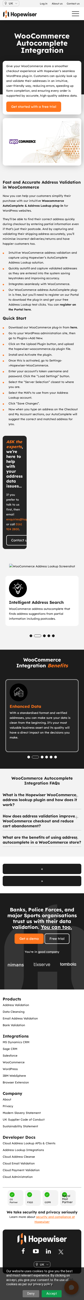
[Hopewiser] (22, 14)
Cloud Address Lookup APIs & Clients (29, 1143)
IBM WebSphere (14, 1075)
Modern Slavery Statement (22, 1113)
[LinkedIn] (48, 1252)
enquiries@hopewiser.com (24, 519)
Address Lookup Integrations (23, 1150)
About (7, 1099)
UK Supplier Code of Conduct (24, 1119)
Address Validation (16, 1005)
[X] (61, 1252)
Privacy (8, 1106)
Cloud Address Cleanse (19, 1156)
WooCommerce (14, 1062)
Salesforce (10, 1055)
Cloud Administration (18, 1177)
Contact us (20, 540)
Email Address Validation (20, 1018)
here (73, 327)
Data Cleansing (13, 1011)
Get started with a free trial (33, 106)
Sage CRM (10, 1049)
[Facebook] (23, 1252)
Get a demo (29, 938)
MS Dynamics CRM (16, 1042)
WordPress (10, 1069)
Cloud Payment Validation (21, 1170)
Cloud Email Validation (19, 1163)
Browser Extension (16, 1082)
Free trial (57, 938)
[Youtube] (36, 1252)
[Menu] (73, 13)
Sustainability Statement (20, 1126)
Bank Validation (14, 1025)
